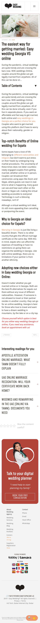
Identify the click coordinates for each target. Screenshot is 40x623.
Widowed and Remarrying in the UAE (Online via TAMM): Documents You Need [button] (17, 406)
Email (24, 516)
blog (13, 40)
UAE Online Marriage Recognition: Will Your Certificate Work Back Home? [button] (16, 384)
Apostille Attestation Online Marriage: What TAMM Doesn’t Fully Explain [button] (16, 362)
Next (34, 335)
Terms (23, 601)
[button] (34, 6)
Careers (9, 537)
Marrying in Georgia (11, 229)
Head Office (26, 520)
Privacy (16, 601)
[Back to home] (13, 6)
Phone (24, 513)
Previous (7, 335)
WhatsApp (26, 523)
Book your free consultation (20, 497)
